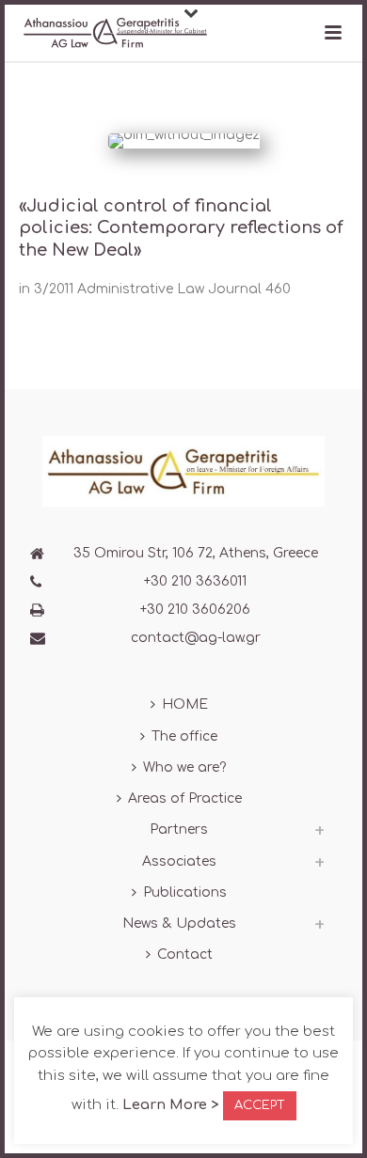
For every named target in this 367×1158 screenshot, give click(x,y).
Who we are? (184, 767)
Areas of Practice (185, 798)
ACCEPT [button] (259, 1105)
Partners (179, 829)
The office (184, 736)
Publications (185, 892)
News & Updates (179, 923)
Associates (179, 861)
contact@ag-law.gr (196, 638)
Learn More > (170, 1105)
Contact (185, 954)
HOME (185, 704)
